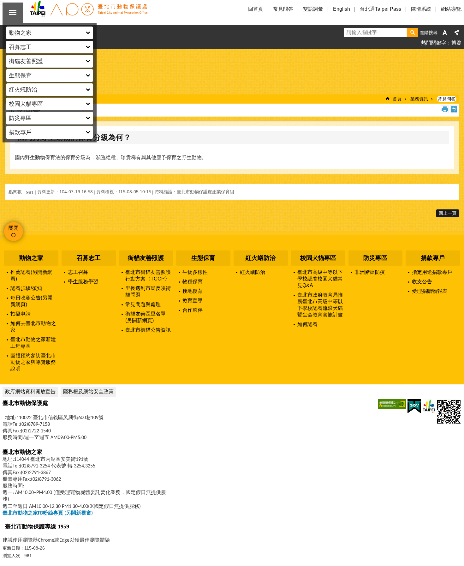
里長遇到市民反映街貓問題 (148, 292)
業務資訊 (419, 98)
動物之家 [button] (20, 33)
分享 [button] (456, 32)
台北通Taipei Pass (380, 9)
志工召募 (78, 272)
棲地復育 (192, 291)
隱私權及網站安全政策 (88, 391)
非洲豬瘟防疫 (370, 272)
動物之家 (31, 258)
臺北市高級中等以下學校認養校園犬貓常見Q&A (320, 278)
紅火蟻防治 (261, 258)
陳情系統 (421, 9)
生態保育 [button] (20, 75)
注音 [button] (454, 109)
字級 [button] (444, 32)
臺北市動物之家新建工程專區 (33, 343)
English (341, 9)
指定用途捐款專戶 (432, 272)
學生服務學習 (83, 281)
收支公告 (422, 281)
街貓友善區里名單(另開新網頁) (145, 317)
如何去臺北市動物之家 (33, 327)
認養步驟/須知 (26, 288)
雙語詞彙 (313, 9)
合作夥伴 (192, 310)
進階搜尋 (428, 32)
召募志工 (89, 258)
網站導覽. (451, 9)
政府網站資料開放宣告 (30, 391)
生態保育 (203, 258)
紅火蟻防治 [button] (23, 90)
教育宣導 (192, 300)
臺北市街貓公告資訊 (148, 330)
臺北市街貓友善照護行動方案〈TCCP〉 (148, 275)
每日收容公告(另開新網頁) (31, 301)
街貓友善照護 (146, 258)
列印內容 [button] (445, 109)
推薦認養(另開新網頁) (31, 275)
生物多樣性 (195, 272)
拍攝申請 (20, 313)
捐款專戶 (433, 258)
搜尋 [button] (412, 32)
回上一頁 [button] (447, 213)
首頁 (397, 98)
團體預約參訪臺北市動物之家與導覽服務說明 (33, 362)
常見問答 (283, 9)
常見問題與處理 (143, 304)
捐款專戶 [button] (20, 132)
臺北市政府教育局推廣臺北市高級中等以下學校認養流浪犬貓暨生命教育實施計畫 (320, 304)
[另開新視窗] (392, 404)
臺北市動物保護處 (88, 12)
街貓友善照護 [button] (26, 61)
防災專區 (375, 258)
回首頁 (255, 9)
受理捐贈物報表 (429, 291)
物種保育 (192, 281)
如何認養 (307, 324)
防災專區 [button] (20, 118)
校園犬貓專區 (318, 258)
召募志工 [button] (20, 47)
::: (2, 237)
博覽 (456, 42)
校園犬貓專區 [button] (26, 104)
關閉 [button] (13, 13)
